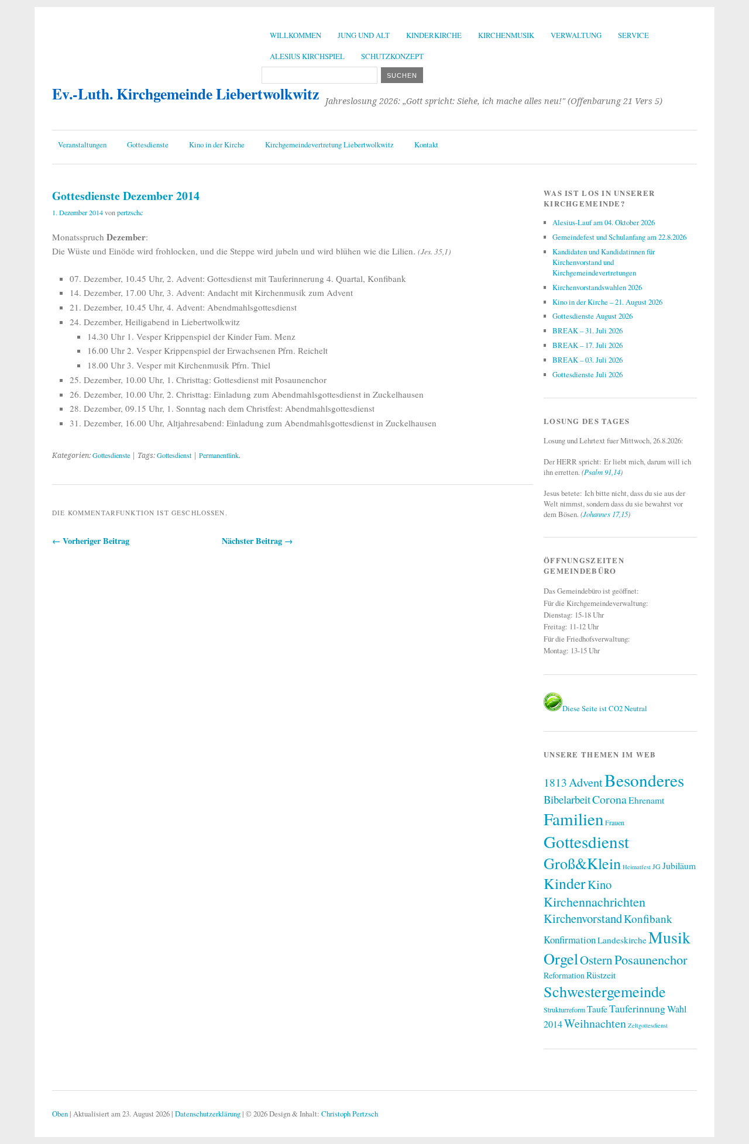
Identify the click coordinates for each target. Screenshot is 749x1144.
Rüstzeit (601, 975)
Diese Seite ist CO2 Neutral (604, 708)
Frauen (614, 822)
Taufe (597, 1008)
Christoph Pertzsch (349, 1113)
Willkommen (295, 35)
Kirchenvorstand (583, 918)
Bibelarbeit (567, 799)
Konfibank (648, 918)
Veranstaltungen (82, 144)
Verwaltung (576, 35)
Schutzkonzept (392, 56)
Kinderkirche (434, 35)
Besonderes (644, 780)
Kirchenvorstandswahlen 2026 (597, 287)
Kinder (565, 883)
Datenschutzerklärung (207, 1113)
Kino (599, 884)
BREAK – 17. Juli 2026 (587, 345)
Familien (573, 818)
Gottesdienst (174, 455)
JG (656, 866)
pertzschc (130, 212)
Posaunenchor (651, 959)
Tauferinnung (637, 1008)
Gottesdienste (148, 144)
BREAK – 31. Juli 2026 (587, 330)
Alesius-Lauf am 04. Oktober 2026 (603, 222)
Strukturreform (564, 1009)
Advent (586, 782)
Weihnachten (595, 1023)
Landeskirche (622, 940)
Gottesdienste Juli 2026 (587, 374)
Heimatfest (637, 867)
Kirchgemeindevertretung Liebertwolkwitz (329, 144)
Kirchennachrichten (594, 901)
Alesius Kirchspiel (307, 56)
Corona (609, 799)
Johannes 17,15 (605, 514)
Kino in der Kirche (217, 144)
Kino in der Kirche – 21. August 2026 (607, 302)
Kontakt (426, 144)
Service (633, 35)
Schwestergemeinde (605, 991)
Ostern (596, 960)
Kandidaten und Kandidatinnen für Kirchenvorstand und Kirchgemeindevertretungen (603, 262)
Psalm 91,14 (602, 472)
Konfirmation (570, 939)
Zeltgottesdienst (648, 1025)
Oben (60, 1113)
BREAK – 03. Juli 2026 (587, 359)
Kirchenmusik (506, 35)
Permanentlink (219, 455)
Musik (669, 937)
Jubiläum (679, 865)
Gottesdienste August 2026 (592, 316)
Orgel (561, 958)
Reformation (564, 975)
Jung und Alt (364, 35)
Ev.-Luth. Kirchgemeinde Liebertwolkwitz (185, 93)
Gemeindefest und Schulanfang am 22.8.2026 (619, 237)
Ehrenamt (646, 800)
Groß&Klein (582, 863)
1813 (555, 782)
